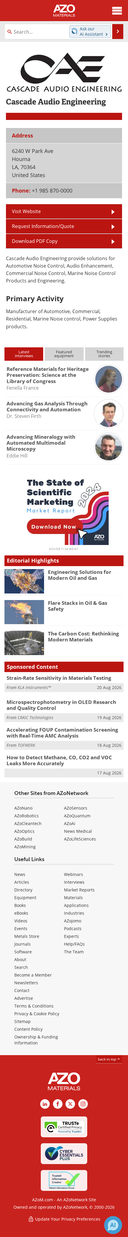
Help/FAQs (74, 944)
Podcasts (73, 928)
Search (21, 967)
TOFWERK (26, 745)
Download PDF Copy (34, 241)
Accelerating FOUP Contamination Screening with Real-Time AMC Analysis (62, 732)
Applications (76, 905)
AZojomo (72, 921)
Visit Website (26, 211)
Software (23, 952)
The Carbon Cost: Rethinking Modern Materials (83, 636)
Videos (20, 921)
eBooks (21, 913)
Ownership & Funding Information (36, 1040)
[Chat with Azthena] (113, 1225)
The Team (74, 952)
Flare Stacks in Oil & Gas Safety (77, 605)
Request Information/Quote (43, 226)
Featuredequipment (64, 353)
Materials (73, 897)
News (19, 874)
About (20, 959)
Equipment (25, 897)
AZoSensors (75, 808)
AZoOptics (24, 831)
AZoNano (23, 808)
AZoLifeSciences (80, 839)
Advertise (23, 998)
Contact (21, 990)
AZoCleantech (28, 823)
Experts (71, 936)
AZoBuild (23, 839)
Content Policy (28, 1029)
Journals (22, 944)
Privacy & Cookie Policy (36, 1013)
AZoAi (69, 823)
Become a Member (33, 975)
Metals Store (26, 936)
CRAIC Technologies (35, 717)
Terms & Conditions (34, 1006)
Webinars (73, 874)
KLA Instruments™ (34, 687)
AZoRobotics (26, 816)
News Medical (78, 831)
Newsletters (26, 982)
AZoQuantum (77, 816)
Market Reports (79, 890)
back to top (107, 1059)
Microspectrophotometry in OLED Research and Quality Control (61, 705)
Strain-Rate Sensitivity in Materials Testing (59, 677)
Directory (23, 890)
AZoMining (25, 846)
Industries (74, 913)
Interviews (74, 882)
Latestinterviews (24, 353)
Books (20, 905)
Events (20, 928)
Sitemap (22, 1021)
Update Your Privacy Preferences (67, 1219)
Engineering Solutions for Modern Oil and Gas (79, 574)
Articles (21, 882)
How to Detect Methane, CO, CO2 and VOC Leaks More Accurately (59, 760)
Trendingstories (104, 353)
